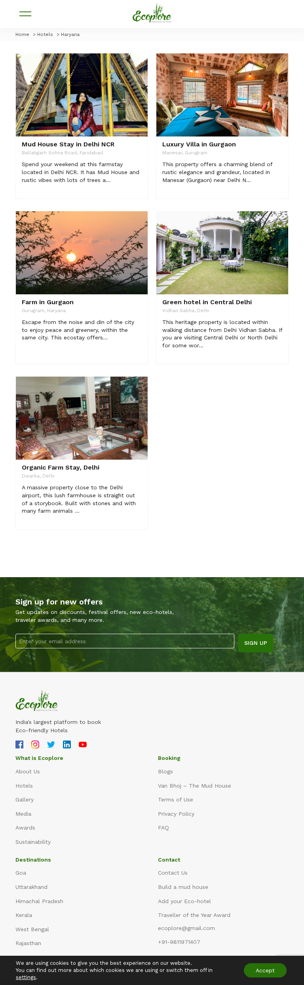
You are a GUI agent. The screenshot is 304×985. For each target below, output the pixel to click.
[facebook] (19, 746)
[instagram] (35, 746)
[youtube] (83, 746)
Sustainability (33, 842)
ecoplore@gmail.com (186, 928)
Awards (25, 827)
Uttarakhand (31, 887)
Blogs (165, 771)
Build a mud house (183, 887)
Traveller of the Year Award (194, 915)
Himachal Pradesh (39, 901)
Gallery (24, 799)
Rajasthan (28, 943)
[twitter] (51, 746)
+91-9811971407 (179, 942)
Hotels (24, 785)
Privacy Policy (176, 814)
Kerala (23, 915)
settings (26, 977)
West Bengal (32, 929)
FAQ (163, 827)
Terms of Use (175, 799)
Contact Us (173, 872)
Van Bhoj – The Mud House (194, 785)
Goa (20, 872)
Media (23, 814)
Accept (265, 970)
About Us (27, 771)
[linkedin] (67, 746)
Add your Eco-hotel (184, 901)
